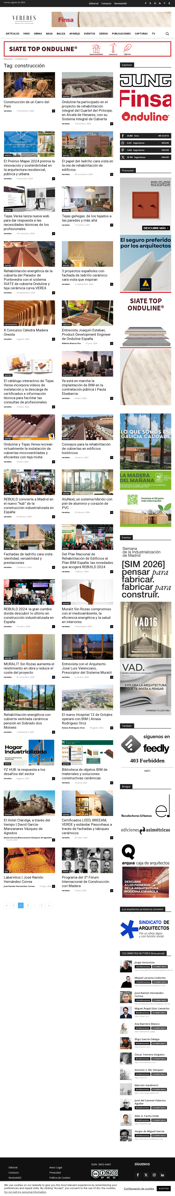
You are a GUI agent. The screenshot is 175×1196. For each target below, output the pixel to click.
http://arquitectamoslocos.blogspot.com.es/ (152, 1004)
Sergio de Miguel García (149, 1131)
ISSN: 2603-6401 (101, 1164)
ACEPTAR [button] (164, 1188)
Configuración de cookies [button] (139, 1188)
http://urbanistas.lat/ (143, 1124)
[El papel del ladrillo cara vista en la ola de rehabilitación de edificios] (87, 144)
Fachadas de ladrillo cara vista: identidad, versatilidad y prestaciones (28, 558)
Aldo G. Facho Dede (147, 1116)
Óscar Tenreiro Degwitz (150, 1054)
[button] (167, 34)
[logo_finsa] (145, 98)
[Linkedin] (160, 3)
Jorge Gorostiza (144, 962)
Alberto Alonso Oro (71, 343)
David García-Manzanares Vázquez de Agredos (28, 837)
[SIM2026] (145, 573)
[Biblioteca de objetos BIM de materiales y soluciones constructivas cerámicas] (87, 752)
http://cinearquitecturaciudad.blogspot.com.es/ (154, 970)
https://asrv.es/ (141, 1078)
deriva (65, 548)
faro (6, 871)
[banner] (145, 687)
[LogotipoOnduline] (145, 116)
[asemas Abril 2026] (145, 263)
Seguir (165, 143)
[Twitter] (150, 3)
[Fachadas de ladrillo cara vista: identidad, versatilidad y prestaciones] (29, 537)
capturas (67, 324)
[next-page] (49, 905)
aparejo (66, 96)
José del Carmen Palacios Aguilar (150, 1102)
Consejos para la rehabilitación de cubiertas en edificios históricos (86, 448)
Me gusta (163, 135)
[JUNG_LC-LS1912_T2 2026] (145, 206)
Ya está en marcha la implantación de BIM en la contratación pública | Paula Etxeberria (84, 387)
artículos (8, 814)
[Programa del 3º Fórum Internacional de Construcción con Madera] (87, 860)
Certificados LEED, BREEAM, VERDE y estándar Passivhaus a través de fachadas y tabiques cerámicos (87, 826)
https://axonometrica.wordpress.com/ (150, 985)
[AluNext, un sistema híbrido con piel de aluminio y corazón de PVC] (87, 482)
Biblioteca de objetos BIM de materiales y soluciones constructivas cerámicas (84, 774)
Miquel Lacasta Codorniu (150, 977)
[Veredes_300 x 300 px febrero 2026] (145, 441)
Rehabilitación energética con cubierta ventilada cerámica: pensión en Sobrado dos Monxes (27, 721)
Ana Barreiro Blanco (147, 1023)
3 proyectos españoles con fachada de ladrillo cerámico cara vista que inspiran (84, 275)
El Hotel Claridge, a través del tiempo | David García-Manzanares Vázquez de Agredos (27, 826)
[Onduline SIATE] (145, 320)
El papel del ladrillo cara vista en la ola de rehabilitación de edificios (87, 165)
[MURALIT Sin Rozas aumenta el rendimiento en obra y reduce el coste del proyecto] (29, 647)
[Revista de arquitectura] (24, 20)
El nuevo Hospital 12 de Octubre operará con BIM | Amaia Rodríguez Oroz (87, 719)
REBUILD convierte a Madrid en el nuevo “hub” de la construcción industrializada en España (29, 505)
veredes (8, 111)
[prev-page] (7, 905)
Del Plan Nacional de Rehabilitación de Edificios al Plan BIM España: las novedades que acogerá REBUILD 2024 (87, 560)
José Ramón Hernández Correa (19, 886)
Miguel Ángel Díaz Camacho (152, 1008)
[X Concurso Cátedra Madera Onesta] (29, 313)
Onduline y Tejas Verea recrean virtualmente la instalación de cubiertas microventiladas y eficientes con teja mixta (28, 450)
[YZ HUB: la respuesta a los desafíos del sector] (29, 752)
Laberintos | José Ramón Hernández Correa (23, 879)
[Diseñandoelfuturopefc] (145, 499)
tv (5, 96)
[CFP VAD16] (145, 630)
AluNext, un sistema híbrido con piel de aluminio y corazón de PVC (87, 503)
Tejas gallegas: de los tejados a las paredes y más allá (86, 218)
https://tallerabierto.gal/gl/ (145, 1032)
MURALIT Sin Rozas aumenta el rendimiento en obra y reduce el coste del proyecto (29, 668)
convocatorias (11, 324)
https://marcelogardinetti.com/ (147, 1093)
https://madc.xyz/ (142, 1016)
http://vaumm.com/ (142, 1047)
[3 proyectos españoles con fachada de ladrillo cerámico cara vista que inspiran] (87, 254)
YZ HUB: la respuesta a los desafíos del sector (24, 772)
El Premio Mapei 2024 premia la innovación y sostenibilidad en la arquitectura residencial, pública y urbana (29, 167)
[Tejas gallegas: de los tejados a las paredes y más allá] (87, 199)
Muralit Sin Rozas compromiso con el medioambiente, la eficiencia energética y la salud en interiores (86, 615)
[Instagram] (155, 3)
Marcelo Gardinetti (146, 1085)
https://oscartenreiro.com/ (145, 1062)
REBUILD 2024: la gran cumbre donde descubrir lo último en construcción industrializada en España (29, 615)
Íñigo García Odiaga (147, 1039)
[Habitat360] (145, 377)
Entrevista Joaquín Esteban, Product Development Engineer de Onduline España (86, 334)
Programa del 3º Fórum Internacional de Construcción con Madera (85, 881)
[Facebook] (145, 3)
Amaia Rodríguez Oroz (73, 727)
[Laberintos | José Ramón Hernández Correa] (29, 860)
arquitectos (68, 375)
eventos (8, 155)
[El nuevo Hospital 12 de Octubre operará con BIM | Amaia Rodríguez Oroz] (87, 697)
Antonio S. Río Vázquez (149, 1069)
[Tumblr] (169, 3)
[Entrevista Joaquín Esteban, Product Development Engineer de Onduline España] (87, 313)
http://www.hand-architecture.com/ (149, 1139)
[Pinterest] (164, 3)
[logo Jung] (145, 80)
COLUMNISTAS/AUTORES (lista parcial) (143, 953)
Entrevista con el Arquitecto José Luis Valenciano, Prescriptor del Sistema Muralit (87, 668)
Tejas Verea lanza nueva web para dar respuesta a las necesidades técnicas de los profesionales (26, 222)
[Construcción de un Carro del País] (29, 85)
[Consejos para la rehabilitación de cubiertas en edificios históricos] (87, 427)
